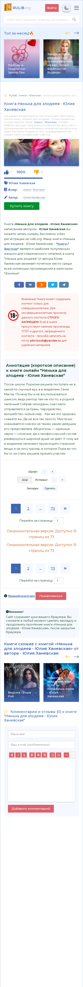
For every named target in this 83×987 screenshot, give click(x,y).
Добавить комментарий (31, 808)
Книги (38, 122)
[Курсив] (18, 755)
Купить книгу (22, 206)
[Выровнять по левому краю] (32, 755)
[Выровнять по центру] (38, 755)
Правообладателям (21, 595)
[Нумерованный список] (58, 755)
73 (53, 508)
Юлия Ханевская (22, 183)
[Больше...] (66, 755)
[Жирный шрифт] (11, 755)
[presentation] (67, 32)
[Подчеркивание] (24, 755)
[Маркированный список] (52, 755)
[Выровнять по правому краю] (44, 755)
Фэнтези (51, 122)
